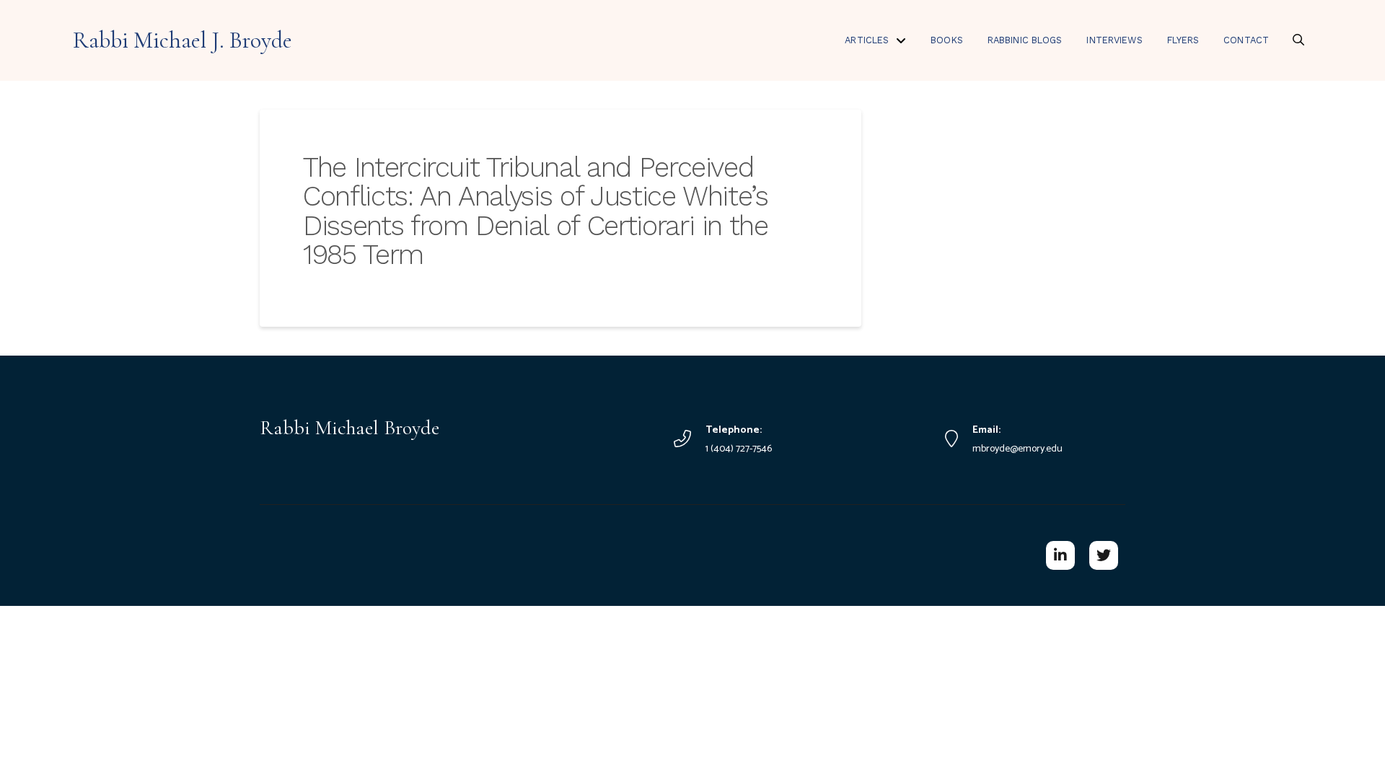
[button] (1298, 39)
